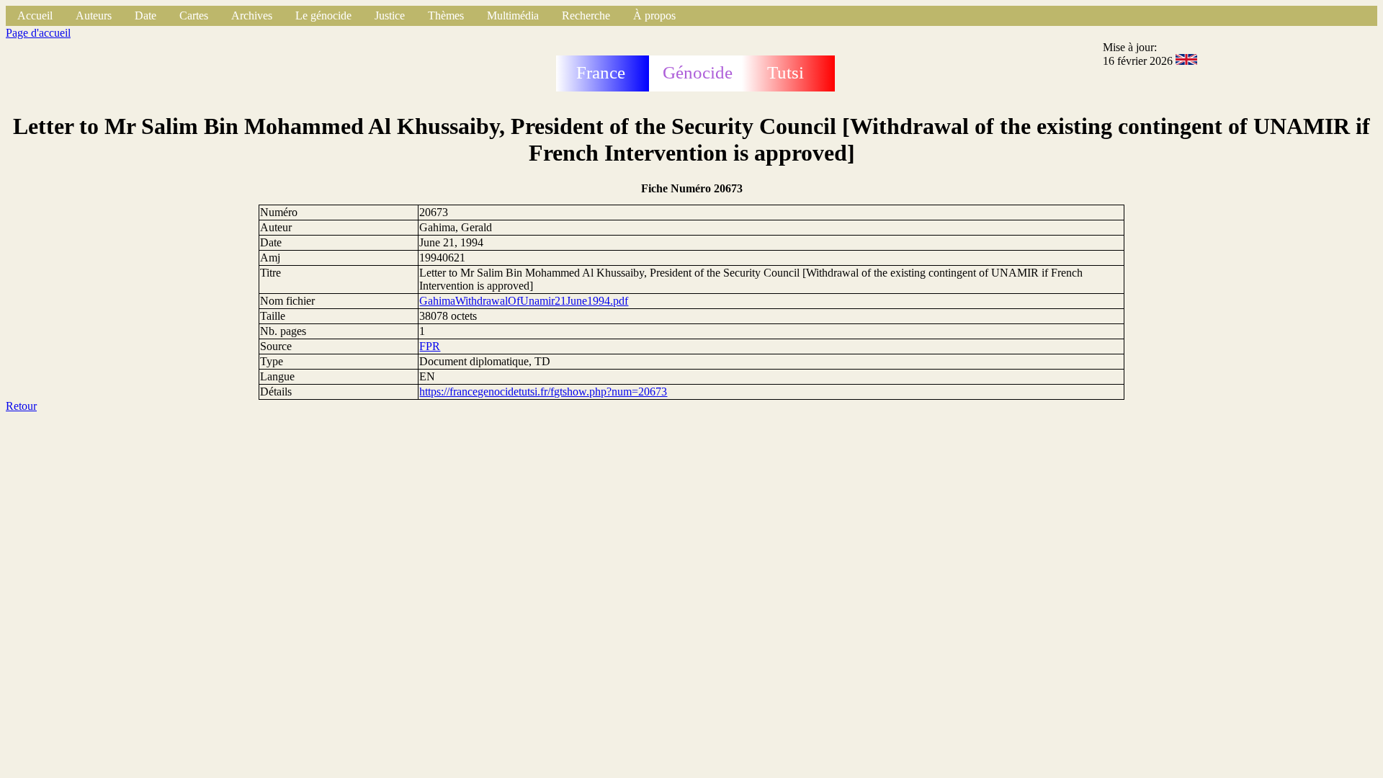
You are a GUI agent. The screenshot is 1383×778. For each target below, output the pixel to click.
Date (145, 15)
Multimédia (513, 15)
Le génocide (323, 15)
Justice (390, 15)
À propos (654, 15)
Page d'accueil (38, 33)
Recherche (586, 15)
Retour (21, 406)
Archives (251, 15)
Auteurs (94, 15)
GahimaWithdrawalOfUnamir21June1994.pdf (523, 301)
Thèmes (446, 15)
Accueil (35, 15)
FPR (429, 346)
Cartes (193, 15)
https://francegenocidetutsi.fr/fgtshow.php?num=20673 (543, 391)
